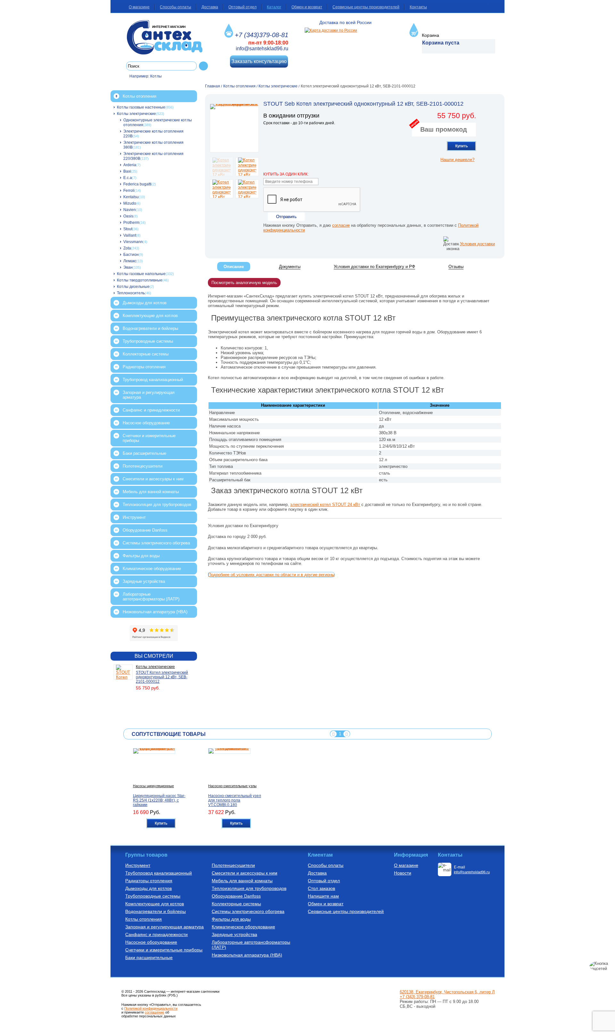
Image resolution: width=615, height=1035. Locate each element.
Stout (127, 229)
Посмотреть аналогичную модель (244, 282)
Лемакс (129, 261)
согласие (341, 225)
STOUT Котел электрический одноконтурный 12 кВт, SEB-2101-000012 (162, 677)
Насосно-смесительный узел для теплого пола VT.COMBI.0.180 (234, 800)
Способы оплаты (175, 7)
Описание (234, 266)
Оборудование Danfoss (145, 530)
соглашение (154, 1012)
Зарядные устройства (144, 581)
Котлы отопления (139, 96)
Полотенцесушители (142, 466)
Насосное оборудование (146, 422)
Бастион (131, 254)
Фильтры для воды (141, 555)
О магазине (139, 7)
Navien (129, 210)
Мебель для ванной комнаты (151, 491)
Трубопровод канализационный (153, 379)
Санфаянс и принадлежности (151, 410)
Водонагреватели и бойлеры (150, 328)
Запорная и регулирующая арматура (149, 395)
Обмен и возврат (306, 7)
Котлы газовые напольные (141, 274)
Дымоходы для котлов (145, 302)
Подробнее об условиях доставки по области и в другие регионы (271, 574)
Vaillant (129, 235)
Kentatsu (131, 197)
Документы (289, 266)
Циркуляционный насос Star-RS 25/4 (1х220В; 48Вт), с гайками (159, 800)
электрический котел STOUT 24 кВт (325, 504)
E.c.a (127, 177)
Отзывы (455, 266)
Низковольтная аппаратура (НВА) (155, 611)
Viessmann (133, 242)
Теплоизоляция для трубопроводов (157, 504)
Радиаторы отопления (144, 366)
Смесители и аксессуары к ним (153, 479)
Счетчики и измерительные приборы (149, 438)
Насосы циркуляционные (153, 786)
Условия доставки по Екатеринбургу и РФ (374, 266)
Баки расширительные (144, 453)
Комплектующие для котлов (150, 315)
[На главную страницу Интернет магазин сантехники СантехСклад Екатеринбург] (167, 37)
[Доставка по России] (331, 30)
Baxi (127, 171)
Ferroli (129, 190)
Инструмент (134, 517)
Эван (128, 267)
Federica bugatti (137, 184)
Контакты (418, 7)
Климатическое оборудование (152, 568)
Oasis (128, 216)
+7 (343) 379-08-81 (417, 996)
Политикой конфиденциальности (150, 1008)
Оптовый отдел (242, 7)
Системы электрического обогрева (156, 543)
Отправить (286, 216)
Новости (402, 873)
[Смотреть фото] (234, 128)
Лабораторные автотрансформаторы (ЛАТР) (151, 596)
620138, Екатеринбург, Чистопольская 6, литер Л (447, 992)
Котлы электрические (136, 113)
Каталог (274, 7)
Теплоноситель (131, 293)
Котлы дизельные (133, 286)
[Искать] (203, 65)
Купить (461, 146)
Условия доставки (477, 243)
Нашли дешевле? (457, 159)
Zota (127, 248)
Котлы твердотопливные (139, 280)
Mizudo (129, 203)
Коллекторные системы (145, 354)
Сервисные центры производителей (365, 7)
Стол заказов (321, 888)
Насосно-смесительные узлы (232, 786)
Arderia (129, 165)
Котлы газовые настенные (141, 107)
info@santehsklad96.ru (262, 48)
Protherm (131, 222)
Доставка (209, 7)
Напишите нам (323, 896)
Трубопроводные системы (148, 341)
